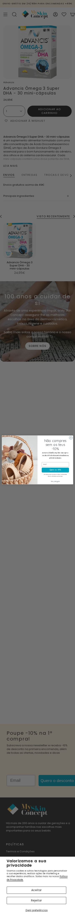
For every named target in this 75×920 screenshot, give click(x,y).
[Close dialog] (70, 437)
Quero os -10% (55, 470)
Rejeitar (36, 900)
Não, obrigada (55, 482)
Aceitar (36, 890)
